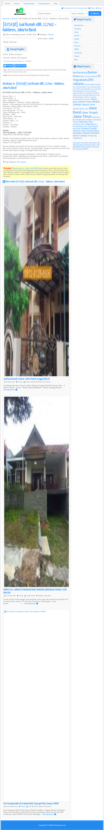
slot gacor (77, 143)
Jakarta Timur (88, 104)
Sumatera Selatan (81, 133)
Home (7, 4)
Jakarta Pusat (84, 101)
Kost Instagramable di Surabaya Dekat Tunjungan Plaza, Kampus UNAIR (31, 803)
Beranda (6, 19)
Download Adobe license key (91, 95)
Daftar (92, 8)
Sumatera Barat (92, 131)
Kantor (77, 36)
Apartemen (78, 25)
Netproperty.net (59, 825)
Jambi (86, 109)
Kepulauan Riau (78, 124)
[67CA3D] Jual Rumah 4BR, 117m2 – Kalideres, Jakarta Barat (29, 27)
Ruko (76, 42)
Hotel (76, 32)
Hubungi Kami (44, 4)
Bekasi (76, 76)
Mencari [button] (95, 13)
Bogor (82, 76)
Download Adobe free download (82, 93)
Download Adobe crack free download (84, 91)
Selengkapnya (10, 390)
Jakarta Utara (78, 109)
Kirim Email (20, 66)
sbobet (83, 147)
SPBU (76, 49)
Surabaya (83, 135)
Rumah (14, 19)
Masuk (99, 8)
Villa (75, 59)
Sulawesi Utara (79, 131)
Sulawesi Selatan (89, 128)
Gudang (77, 29)
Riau (78, 129)
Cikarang (88, 76)
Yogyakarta (77, 138)
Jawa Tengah (90, 112)
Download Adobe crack (83, 87)
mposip (78, 149)
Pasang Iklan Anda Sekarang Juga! (75, 8)
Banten (92, 72)
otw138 (85, 149)
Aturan (16, 4)
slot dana (85, 143)
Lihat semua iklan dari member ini (13, 61)
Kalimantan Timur (86, 122)
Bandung (82, 72)
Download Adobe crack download (90, 89)
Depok (94, 76)
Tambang (78, 53)
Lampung (89, 124)
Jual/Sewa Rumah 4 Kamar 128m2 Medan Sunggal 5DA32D (26, 378)
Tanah (76, 56)
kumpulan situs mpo (92, 145)
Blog (55, 4)
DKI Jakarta (21, 162)
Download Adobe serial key (81, 97)
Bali (74, 72)
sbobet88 (76, 147)
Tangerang (92, 136)
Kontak (8, 66)
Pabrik (76, 39)
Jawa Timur (82, 116)
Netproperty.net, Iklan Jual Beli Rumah (27, 168)
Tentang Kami (28, 4)
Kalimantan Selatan (85, 120)
